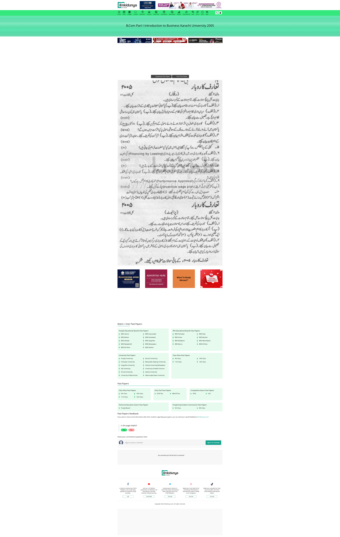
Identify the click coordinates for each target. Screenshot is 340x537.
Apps (207, 14)
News (124, 14)
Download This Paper (162, 76)
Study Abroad (186, 14)
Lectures (149, 14)
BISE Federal (149, 347)
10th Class (202, 358)
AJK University (125, 369)
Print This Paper (181, 76)
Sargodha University (128, 365)
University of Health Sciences (155, 369)
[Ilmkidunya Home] (127, 5)
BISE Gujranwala (150, 334)
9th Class (178, 358)
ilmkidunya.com (203, 417)
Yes (124, 430)
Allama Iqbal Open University (155, 375)
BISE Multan (125, 337)
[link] (147, 5)
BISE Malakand (180, 341)
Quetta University (151, 372)
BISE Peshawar (180, 334)
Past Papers (164, 14)
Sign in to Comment (213, 442)
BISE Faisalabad (150, 337)
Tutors (197, 14)
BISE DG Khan (125, 347)
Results (179, 14)
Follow (170, 496)
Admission (142, 14)
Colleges (129, 14)
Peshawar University (128, 362)
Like (128, 496)
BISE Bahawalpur (150, 344)
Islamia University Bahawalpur (155, 365)
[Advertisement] (170, 56)
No (131, 430)
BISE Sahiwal (125, 341)
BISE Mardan (203, 337)
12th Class (202, 362)
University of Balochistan (129, 375)
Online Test (156, 14)
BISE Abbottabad (204, 341)
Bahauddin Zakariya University (155, 362)
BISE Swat (202, 334)
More (202, 14)
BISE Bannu (178, 344)
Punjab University (127, 358)
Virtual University (127, 372)
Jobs (193, 14)
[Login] (220, 12)
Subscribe (149, 496)
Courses (136, 14)
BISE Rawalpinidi (126, 344)
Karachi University (151, 358)
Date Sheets (172, 14)
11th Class (178, 362)
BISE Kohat (178, 337)
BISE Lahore (125, 334)
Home (119, 14)
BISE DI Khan (203, 344)
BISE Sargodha (150, 341)
